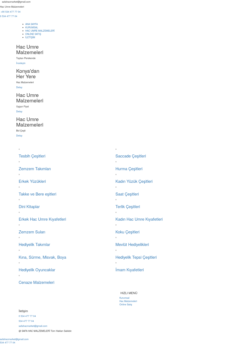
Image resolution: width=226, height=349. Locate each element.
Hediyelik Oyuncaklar (37, 269)
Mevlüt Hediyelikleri (132, 244)
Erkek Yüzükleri (32, 181)
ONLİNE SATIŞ (33, 34)
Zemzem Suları (32, 232)
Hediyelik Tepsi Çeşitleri (136, 257)
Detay (19, 87)
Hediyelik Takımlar (34, 244)
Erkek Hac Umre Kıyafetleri (42, 219)
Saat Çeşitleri (127, 194)
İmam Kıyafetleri (129, 269)
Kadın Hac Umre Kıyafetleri (139, 219)
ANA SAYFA (31, 24)
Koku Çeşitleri (127, 232)
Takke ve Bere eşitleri (37, 194)
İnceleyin (20, 63)
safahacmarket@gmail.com (33, 325)
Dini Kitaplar (29, 206)
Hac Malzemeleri (126, 301)
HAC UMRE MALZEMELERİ (40, 30)
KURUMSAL (31, 27)
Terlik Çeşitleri (127, 206)
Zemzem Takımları (35, 168)
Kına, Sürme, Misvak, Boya (42, 257)
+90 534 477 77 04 (10, 11)
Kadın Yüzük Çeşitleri (134, 181)
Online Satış (123, 304)
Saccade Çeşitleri (130, 156)
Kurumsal (122, 297)
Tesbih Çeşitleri (32, 156)
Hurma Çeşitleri (128, 168)
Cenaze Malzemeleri (36, 282)
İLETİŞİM (30, 37)
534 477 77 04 (26, 321)
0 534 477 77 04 (8, 16)
